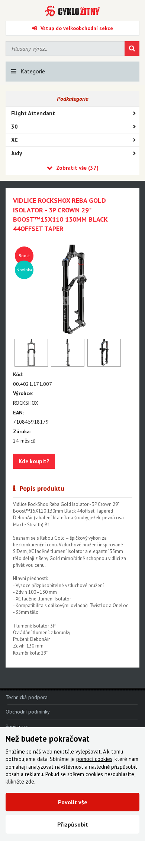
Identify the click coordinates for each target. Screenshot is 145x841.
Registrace (17, 726)
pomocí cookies (94, 758)
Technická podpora (27, 697)
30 (14, 126)
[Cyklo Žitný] (72, 11)
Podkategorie (72, 98)
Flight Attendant (33, 113)
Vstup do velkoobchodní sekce (77, 28)
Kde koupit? (34, 461)
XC (14, 139)
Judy (16, 153)
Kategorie (32, 71)
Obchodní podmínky (28, 711)
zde (30, 781)
